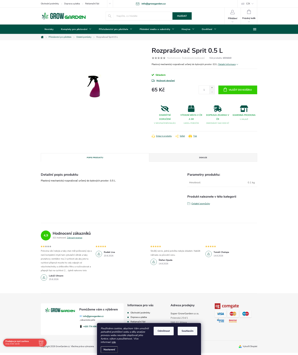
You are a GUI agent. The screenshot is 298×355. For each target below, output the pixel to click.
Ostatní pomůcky (200, 203)
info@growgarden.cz (93, 316)
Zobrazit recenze (74, 237)
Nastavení (109, 349)
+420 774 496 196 (92, 326)
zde (114, 342)
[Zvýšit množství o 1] (211, 88)
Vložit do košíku (240, 90)
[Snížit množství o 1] (211, 92)
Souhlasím (187, 331)
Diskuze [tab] (203, 157)
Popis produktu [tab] (95, 157)
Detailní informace (227, 64)
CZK (248, 3)
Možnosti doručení (165, 80)
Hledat (182, 16)
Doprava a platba (72, 3)
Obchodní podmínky (50, 3)
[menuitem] (49, 29)
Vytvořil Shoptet (250, 346)
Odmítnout (164, 331)
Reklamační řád (92, 3)
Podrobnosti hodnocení (193, 58)
